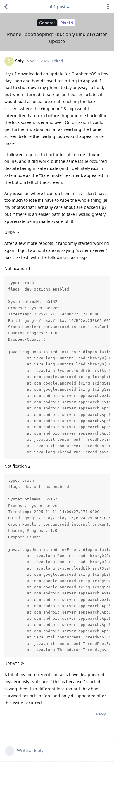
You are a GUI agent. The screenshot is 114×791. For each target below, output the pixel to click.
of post (55, 6)
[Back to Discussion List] (6, 6)
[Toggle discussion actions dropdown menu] (108, 6)
